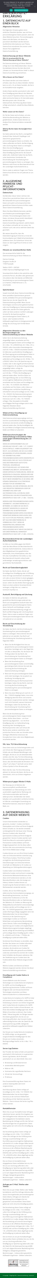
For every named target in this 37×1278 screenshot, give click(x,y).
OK (11, 10)
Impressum (31, 1275)
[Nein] (35, 6)
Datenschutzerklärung (23, 1275)
